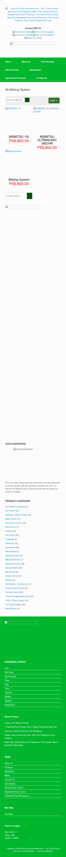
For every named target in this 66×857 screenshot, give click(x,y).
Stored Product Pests (15, 588)
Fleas (7, 680)
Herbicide (9, 543)
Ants (7, 668)
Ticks (7, 688)
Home (8, 61)
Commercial (10, 783)
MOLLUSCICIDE (12, 559)
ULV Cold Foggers (13, 604)
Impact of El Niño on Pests (17, 722)
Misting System (12, 555)
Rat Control (10, 571)
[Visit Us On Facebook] (43, 31)
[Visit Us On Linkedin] (43, 34)
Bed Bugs (9, 672)
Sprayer (8, 579)
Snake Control (11, 575)
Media (7, 775)
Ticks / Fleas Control (14, 600)
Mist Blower (10, 551)
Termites (8, 692)
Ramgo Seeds (11, 567)
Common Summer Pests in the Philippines (23, 730)
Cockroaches (10, 676)
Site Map (9, 813)
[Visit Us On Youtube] (22, 34)
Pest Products (12, 69)
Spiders (8, 696)
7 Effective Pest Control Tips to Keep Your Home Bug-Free (31, 726)
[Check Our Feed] (33, 37)
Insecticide (10, 547)
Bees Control (11, 518)
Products (9, 767)
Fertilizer (9, 531)
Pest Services (47, 61)
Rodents (8, 700)
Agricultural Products (15, 77)
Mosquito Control (12, 563)
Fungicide (9, 539)
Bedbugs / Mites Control (16, 514)
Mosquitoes (10, 704)
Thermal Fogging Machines (17, 596)
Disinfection (10, 526)
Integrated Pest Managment (17, 795)
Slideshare (9, 771)
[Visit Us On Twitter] (22, 31)
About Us (26, 61)
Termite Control (12, 592)
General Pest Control (14, 787)
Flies (7, 684)
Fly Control (10, 535)
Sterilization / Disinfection (16, 583)
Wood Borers (11, 608)
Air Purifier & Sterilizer (15, 506)
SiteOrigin (48, 851)
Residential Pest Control (15, 791)
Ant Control (10, 510)
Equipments (35, 69)
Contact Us (42, 77)
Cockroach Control (13, 522)
